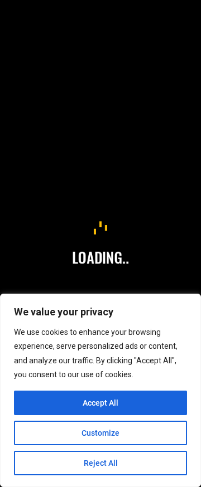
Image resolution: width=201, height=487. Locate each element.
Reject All (101, 463)
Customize (100, 432)
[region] (100, 390)
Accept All (100, 402)
